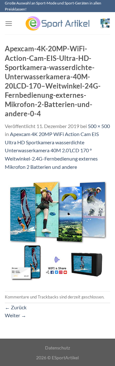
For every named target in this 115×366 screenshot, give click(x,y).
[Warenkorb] (105, 23)
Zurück (16, 307)
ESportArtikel (65, 357)
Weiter (15, 315)
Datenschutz (57, 347)
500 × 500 (99, 126)
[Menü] (8, 23)
